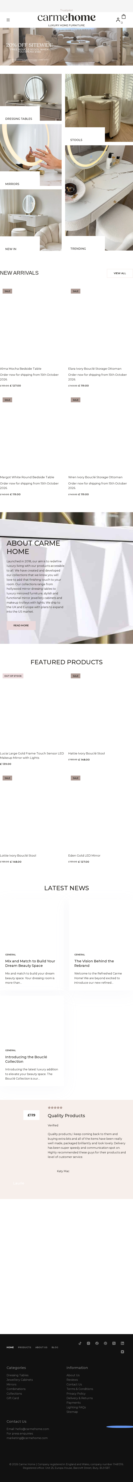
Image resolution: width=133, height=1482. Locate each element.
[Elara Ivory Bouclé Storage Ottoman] (100, 324)
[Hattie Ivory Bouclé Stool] (100, 709)
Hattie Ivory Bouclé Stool (86, 753)
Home (10, 1347)
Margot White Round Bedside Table (27, 477)
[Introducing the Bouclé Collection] (32, 1020)
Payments (73, 1402)
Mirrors (11, 1384)
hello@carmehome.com (32, 1429)
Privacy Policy (76, 1393)
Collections (14, 1393)
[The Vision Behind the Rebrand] (101, 924)
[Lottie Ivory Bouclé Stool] (32, 811)
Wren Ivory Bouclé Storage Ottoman (95, 477)
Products (24, 1347)
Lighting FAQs (76, 1407)
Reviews (72, 1379)
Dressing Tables (17, 1375)
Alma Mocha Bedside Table (20, 368)
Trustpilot (66, 10)
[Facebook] (97, 1343)
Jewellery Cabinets (20, 1379)
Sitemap (72, 1412)
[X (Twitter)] (114, 1343)
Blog (55, 1347)
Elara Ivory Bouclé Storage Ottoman (95, 368)
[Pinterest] (105, 1343)
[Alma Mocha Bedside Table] (32, 324)
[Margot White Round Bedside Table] (32, 433)
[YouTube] (122, 1352)
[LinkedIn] (122, 1343)
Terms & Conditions (79, 1389)
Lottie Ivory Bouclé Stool (18, 855)
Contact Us (74, 1384)
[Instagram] (88, 1343)
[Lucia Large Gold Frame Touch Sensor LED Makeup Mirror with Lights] (32, 709)
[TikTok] (80, 1343)
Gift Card (13, 1398)
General (10, 954)
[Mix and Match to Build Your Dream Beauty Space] (32, 924)
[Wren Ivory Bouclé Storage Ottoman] (100, 433)
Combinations (16, 1389)
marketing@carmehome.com (27, 1438)
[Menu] (8, 20)
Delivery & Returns (79, 1398)
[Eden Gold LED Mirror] (100, 811)
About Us (41, 1347)
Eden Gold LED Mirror (84, 855)
